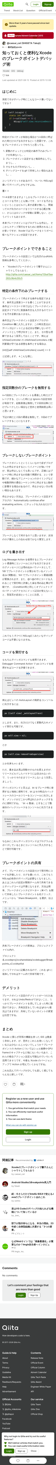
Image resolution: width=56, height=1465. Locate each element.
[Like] (5, 1084)
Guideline (6, 1372)
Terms (5, 1363)
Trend (7, 10)
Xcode (6, 71)
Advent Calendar (39, 1372)
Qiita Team (36, 1404)
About (5, 1358)
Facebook (7, 1419)
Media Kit (6, 1377)
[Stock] (14, 1084)
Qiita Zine (35, 1409)
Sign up (21, 1451)
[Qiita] (8, 4)
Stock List (18, 10)
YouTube (6, 1423)
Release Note (37, 1358)
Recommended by (24, 1160)
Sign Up (34, 1295)
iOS (13, 71)
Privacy (5, 1367)
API (32, 1391)
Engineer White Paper (41, 1386)
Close (33, 1451)
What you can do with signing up (21, 1125)
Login (36, 4)
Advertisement (9, 1391)
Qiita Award (36, 1382)
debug (20, 71)
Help (4, 1386)
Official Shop (37, 1414)
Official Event (45, 10)
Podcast (6, 1428)
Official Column (38, 1367)
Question (30, 10)
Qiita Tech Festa (38, 1377)
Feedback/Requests (11, 1382)
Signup (47, 4)
